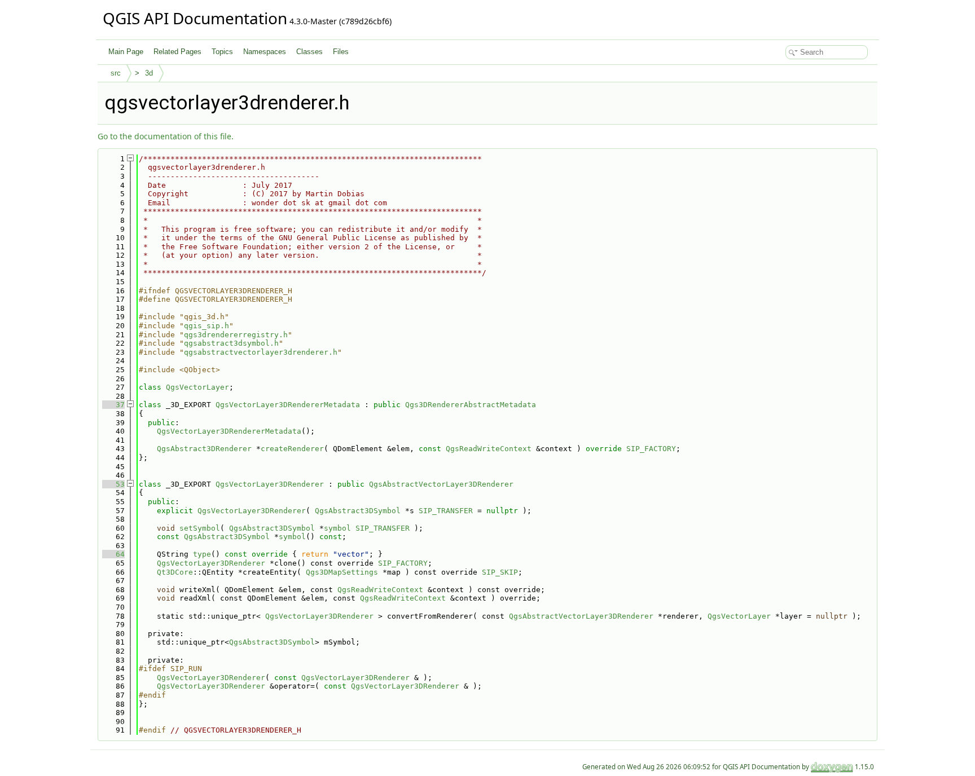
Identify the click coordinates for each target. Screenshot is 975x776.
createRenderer (292, 448)
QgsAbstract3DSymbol (358, 510)
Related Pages (177, 51)
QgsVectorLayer (197, 387)
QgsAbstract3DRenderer (204, 448)
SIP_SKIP (500, 572)
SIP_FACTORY (651, 448)
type (202, 554)
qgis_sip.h (206, 325)
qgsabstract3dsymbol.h (231, 343)
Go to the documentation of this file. (166, 136)
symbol (337, 528)
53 (113, 484)
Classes (309, 51)
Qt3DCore (175, 572)
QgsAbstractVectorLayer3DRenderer (441, 484)
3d (149, 73)
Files (341, 51)
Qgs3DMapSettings (342, 572)
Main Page (125, 51)
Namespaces (264, 51)
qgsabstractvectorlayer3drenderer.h (260, 352)
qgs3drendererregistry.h (236, 334)
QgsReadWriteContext (489, 448)
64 (113, 554)
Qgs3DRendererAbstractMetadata (470, 404)
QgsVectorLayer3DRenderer (270, 484)
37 (113, 404)
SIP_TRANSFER (446, 510)
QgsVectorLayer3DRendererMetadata (288, 404)
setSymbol (199, 528)
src (116, 73)
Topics (222, 51)
